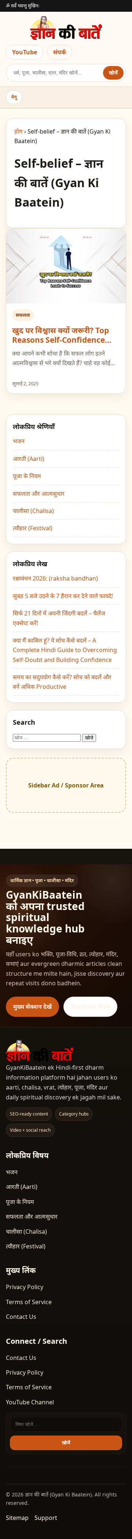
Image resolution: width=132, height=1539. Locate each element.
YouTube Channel (30, 1402)
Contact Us (21, 1317)
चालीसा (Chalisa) (33, 511)
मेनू (13, 97)
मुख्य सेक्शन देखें (32, 1007)
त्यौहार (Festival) (32, 528)
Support (45, 1518)
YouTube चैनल (90, 1007)
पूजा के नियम (27, 476)
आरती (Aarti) (28, 459)
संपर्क (59, 52)
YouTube (24, 52)
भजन (19, 441)
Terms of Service (29, 1302)
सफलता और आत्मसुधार (39, 494)
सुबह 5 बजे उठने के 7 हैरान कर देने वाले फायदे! (63, 596)
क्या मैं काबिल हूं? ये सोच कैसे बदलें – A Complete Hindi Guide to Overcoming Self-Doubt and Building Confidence (65, 650)
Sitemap (17, 1518)
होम (18, 131)
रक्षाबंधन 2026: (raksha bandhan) (55, 578)
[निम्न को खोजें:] (47, 737)
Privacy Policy (24, 1287)
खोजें (113, 73)
